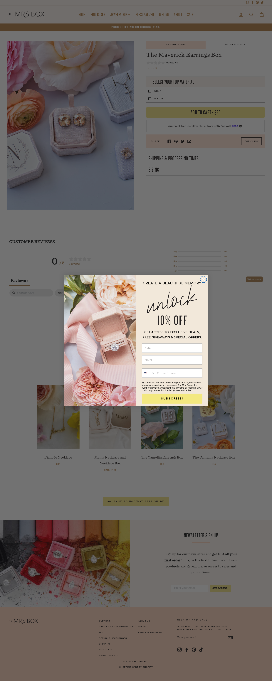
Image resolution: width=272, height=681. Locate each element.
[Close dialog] (203, 279)
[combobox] (148, 373)
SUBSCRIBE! (172, 398)
